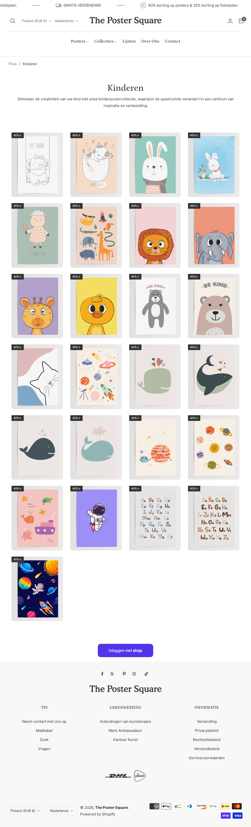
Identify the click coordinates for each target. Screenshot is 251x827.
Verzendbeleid (206, 748)
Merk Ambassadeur (125, 730)
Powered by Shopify (97, 814)
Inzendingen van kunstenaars (125, 721)
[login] (230, 21)
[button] (12, 21)
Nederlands (64, 21)
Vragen (44, 748)
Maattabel (44, 730)
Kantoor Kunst (125, 739)
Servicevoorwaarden (207, 757)
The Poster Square (111, 807)
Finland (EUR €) (34, 21)
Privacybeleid (206, 730)
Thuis (12, 64)
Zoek (44, 739)
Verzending (207, 721)
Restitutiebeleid (206, 739)
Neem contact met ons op (44, 721)
